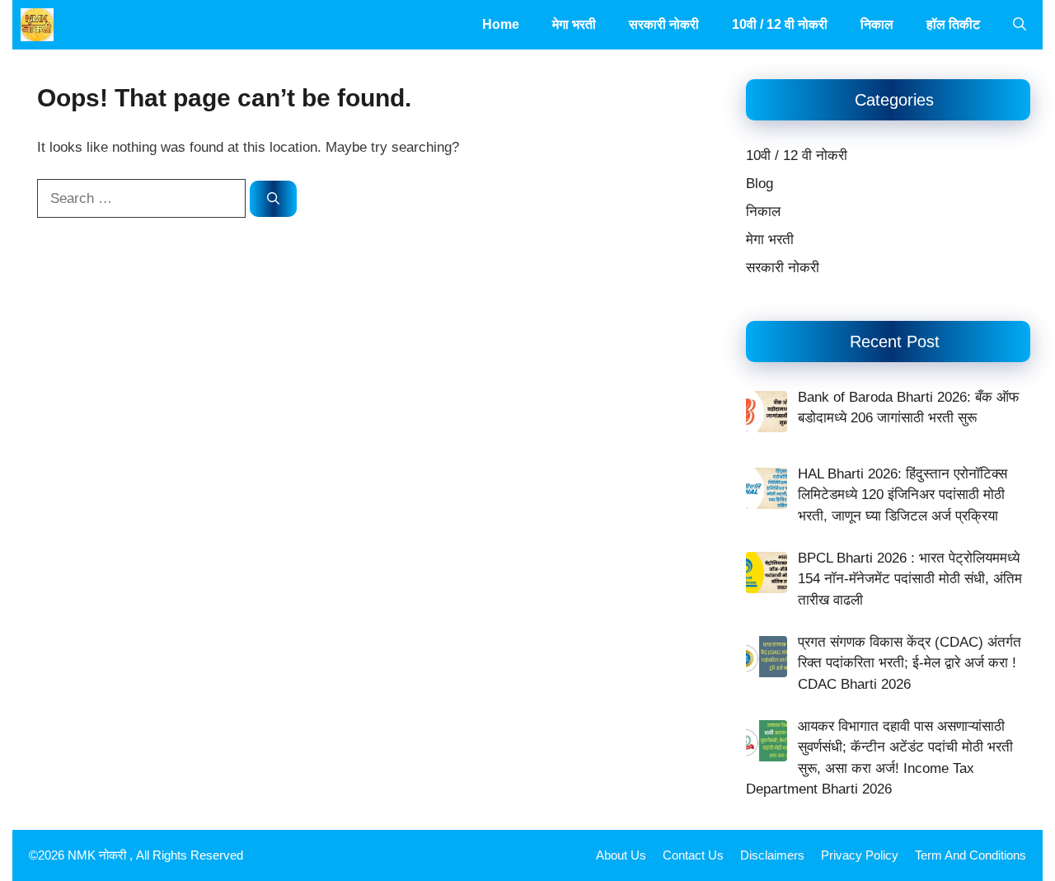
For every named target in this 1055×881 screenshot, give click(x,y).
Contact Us (693, 855)
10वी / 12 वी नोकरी (780, 24)
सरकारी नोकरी (664, 24)
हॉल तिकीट (953, 24)
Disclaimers (772, 855)
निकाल (876, 24)
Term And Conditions (970, 855)
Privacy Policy (859, 855)
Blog (759, 183)
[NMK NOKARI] (37, 24)
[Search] (273, 199)
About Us (621, 855)
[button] (1019, 24)
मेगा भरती (574, 24)
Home (500, 24)
